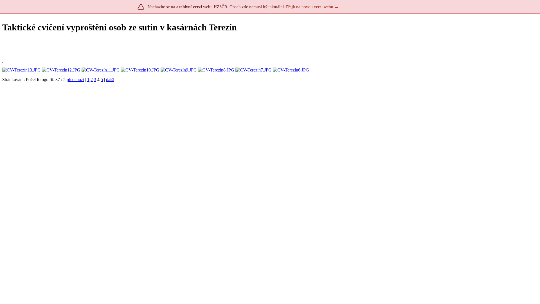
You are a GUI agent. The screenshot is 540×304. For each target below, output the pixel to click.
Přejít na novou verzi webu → (312, 7)
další (110, 79)
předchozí (75, 79)
